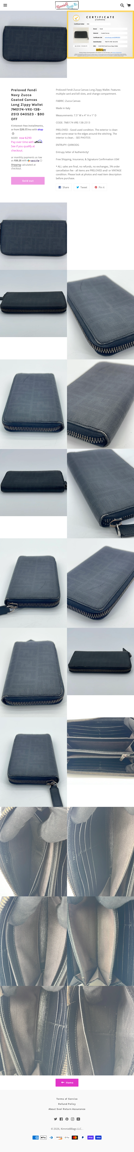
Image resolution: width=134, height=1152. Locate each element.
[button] (28, 159)
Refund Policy (67, 1103)
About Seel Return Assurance (67, 1109)
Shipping (16, 164)
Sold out (28, 180)
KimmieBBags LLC (71, 1128)
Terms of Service (67, 1098)
